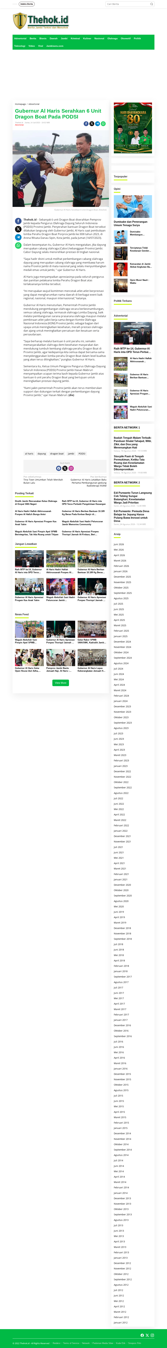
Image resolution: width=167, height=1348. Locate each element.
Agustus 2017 (121, 982)
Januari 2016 (121, 1068)
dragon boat (57, 453)
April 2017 (119, 1003)
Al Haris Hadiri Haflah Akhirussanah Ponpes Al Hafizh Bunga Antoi (33, 512)
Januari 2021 (121, 879)
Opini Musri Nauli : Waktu (139, 281)
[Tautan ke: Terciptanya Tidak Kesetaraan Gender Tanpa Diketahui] (121, 253)
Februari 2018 (121, 965)
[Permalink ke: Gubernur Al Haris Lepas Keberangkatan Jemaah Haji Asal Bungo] (92, 657)
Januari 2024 (121, 701)
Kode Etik (120, 1343)
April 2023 (119, 749)
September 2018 (123, 938)
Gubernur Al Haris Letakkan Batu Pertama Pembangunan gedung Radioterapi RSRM (88, 481)
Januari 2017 (121, 1019)
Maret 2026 (120, 560)
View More (60, 682)
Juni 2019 (119, 911)
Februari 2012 (121, 1317)
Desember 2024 (122, 641)
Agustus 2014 (121, 1155)
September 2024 (123, 657)
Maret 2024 (120, 690)
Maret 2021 (120, 868)
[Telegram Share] (97, 123)
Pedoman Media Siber (102, 1343)
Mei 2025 (119, 614)
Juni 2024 (119, 674)
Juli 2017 (118, 987)
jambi (71, 453)
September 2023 (123, 722)
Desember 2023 (122, 706)
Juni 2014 (119, 1165)
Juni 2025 (119, 609)
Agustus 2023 (121, 728)
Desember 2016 (122, 1025)
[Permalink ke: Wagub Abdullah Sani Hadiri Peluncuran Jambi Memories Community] (60, 586)
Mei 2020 (119, 906)
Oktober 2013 (121, 1209)
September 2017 (123, 976)
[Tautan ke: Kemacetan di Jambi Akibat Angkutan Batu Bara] (121, 269)
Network (86, 1343)
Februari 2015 (121, 1122)
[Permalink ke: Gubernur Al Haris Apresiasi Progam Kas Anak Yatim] (29, 586)
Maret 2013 (120, 1247)
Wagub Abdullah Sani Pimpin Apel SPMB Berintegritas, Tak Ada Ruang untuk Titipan (36, 533)
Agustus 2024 (121, 663)
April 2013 (119, 1241)
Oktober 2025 (121, 587)
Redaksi (56, 1343)
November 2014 (122, 1138)
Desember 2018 (122, 928)
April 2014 (119, 1176)
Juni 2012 (119, 1295)
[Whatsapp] (103, 123)
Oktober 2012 (121, 1274)
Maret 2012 (120, 1311)
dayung (42, 453)
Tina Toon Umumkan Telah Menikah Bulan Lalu (43, 479)
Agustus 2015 (121, 1090)
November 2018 (122, 933)
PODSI (82, 453)
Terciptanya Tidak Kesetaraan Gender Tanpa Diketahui (139, 249)
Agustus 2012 (121, 1284)
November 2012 (122, 1268)
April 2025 (119, 620)
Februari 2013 (121, 1252)
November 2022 (122, 776)
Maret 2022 (120, 820)
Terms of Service (71, 1343)
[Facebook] (58, 468)
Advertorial (19, 125)
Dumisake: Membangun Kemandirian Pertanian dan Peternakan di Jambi (140, 233)
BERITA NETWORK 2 (127, 482)
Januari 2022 (121, 830)
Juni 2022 (119, 803)
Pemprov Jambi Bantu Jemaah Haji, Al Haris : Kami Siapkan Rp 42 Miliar (59, 669)
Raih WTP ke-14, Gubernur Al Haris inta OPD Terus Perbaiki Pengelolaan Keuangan (84, 502)
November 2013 (122, 1203)
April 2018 (119, 960)
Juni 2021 (119, 852)
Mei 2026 (119, 549)
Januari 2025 (121, 636)
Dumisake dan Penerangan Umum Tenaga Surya (130, 223)
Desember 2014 (122, 1133)
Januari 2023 (121, 766)
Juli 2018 (118, 944)
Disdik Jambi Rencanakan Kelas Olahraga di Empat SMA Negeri (36, 502)
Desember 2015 (122, 1074)
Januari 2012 (121, 1322)
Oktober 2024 (121, 652)
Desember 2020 (122, 884)
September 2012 (123, 1279)
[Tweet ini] (91, 123)
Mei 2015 (119, 1106)
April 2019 (119, 917)
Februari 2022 (121, 825)
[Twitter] (65, 468)
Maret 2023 (120, 755)
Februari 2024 (121, 695)
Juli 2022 (118, 798)
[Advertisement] (83, 75)
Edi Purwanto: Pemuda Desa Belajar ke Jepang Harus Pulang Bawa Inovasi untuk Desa (131, 516)
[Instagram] (71, 468)
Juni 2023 (119, 738)
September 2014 (123, 1149)
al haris (29, 453)
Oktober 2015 (121, 1084)
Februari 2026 (121, 565)
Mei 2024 (119, 679)
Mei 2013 (119, 1236)
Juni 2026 (119, 544)
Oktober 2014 (121, 1144)
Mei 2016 (119, 1052)
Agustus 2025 (121, 598)
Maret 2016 (120, 1063)
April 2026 (119, 555)
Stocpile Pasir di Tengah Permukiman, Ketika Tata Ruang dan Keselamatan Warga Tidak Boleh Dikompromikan (129, 463)
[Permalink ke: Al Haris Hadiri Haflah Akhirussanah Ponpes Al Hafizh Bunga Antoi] (60, 558)
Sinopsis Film (134, 1343)
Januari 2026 (121, 571)
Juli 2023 (118, 733)
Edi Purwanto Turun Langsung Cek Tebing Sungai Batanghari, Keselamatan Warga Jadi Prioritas (133, 497)
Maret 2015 (120, 1117)
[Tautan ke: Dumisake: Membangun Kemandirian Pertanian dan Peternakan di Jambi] (121, 236)
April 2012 (119, 1306)
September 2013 (123, 1214)
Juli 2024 (118, 668)
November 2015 (122, 1079)
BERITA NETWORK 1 (127, 427)
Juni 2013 (119, 1230)
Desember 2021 (122, 836)
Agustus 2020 (121, 901)
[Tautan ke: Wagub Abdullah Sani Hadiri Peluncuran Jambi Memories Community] (121, 411)
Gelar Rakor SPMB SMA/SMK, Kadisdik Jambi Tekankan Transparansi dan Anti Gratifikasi (91, 641)
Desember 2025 (122, 576)
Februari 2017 (121, 1014)
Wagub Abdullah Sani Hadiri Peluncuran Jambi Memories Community (82, 523)
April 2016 (119, 1057)
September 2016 (123, 1036)
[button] (151, 4)
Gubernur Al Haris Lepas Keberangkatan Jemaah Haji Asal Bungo (92, 669)
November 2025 (122, 582)
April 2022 (119, 814)
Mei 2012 (119, 1301)
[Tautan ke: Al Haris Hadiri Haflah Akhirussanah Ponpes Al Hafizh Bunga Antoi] (121, 363)
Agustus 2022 (121, 793)
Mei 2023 (119, 744)
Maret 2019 (120, 922)
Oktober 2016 (121, 1030)
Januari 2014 (121, 1192)
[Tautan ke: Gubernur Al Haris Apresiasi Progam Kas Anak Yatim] (121, 395)
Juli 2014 (118, 1160)
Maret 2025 (120, 625)
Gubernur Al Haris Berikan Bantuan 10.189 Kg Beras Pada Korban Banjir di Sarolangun (83, 513)
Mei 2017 (119, 998)
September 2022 (123, 787)
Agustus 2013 (121, 1220)
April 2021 (119, 863)
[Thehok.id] (41, 20)
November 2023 (122, 711)
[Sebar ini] (86, 123)
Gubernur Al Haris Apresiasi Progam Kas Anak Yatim (35, 523)
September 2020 (123, 895)
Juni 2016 (119, 1046)
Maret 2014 (120, 1182)
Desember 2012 (122, 1263)
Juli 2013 (118, 1225)
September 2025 (123, 592)
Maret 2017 (120, 1009)
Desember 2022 (122, 771)
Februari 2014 (121, 1187)
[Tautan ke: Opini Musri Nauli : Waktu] (121, 285)
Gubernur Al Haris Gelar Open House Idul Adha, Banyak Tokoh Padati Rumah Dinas (27, 669)
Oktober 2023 (121, 717)
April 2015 (119, 1111)
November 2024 (122, 647)
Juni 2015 (119, 1101)
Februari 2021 (121, 874)
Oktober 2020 (121, 890)
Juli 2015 (118, 1095)
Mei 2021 (119, 857)
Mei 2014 (119, 1171)
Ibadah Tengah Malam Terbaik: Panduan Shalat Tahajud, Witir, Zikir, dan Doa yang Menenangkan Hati (133, 442)
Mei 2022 (119, 809)
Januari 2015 (121, 1128)
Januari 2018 (121, 971)
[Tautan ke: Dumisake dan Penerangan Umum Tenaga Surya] (133, 206)
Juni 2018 (119, 949)
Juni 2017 (119, 992)
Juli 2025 (118, 603)
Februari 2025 (121, 630)
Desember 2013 (122, 1198)
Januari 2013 (121, 1257)
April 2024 (119, 684)
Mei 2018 (119, 955)
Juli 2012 (118, 1290)
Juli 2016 (118, 1041)
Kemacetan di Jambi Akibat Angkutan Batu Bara (141, 265)
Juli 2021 (118, 847)
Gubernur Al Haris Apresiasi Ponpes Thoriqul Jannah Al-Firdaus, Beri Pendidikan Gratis (80, 533)
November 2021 (122, 841)
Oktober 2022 (121, 782)
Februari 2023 (121, 760)
